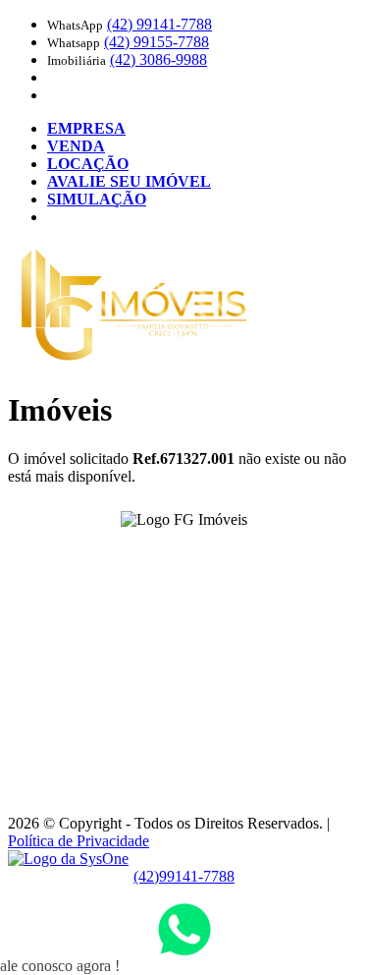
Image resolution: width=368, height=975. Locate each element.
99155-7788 (156, 41)
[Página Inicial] (134, 362)
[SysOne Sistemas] (68, 858)
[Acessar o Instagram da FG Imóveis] (196, 550)
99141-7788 (159, 24)
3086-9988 (158, 59)
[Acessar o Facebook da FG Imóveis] (172, 550)
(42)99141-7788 (184, 876)
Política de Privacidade (78, 840)
